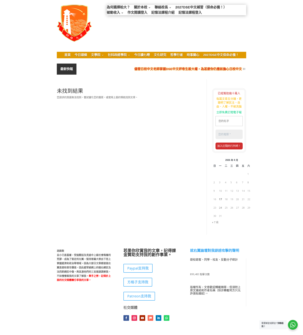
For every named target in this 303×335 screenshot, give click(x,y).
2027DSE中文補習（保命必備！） (201, 7)
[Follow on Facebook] (126, 318)
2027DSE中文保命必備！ (221, 55)
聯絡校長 (161, 7)
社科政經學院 (117, 55)
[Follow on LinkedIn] (158, 318)
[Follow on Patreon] (150, 318)
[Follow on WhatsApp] (166, 318)
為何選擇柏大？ (118, 7)
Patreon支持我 (139, 296)
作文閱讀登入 (137, 12)
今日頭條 (81, 55)
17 (220, 199)
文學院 (95, 55)
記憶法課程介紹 (163, 12)
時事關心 (193, 55)
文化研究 (160, 55)
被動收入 (113, 12)
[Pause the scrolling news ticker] (244, 69)
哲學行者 (176, 55)
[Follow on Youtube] (142, 318)
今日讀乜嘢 (142, 55)
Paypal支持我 (138, 268)
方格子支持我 (137, 282)
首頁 (67, 55)
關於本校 (140, 7)
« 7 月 (215, 222)
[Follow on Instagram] (134, 318)
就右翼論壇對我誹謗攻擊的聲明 (214, 251)
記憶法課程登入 (190, 12)
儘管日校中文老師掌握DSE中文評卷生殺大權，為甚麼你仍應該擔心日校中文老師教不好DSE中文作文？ (203, 69)
